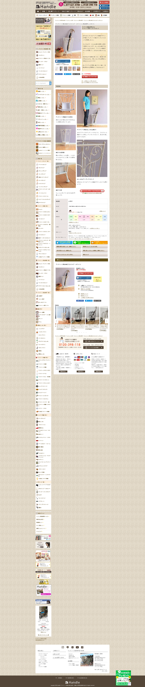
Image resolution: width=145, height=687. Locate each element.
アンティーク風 (69, 20)
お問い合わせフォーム (102, 669)
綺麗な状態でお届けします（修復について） (66, 246)
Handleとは (71, 655)
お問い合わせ (106, 11)
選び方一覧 (40, 88)
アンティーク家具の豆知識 (40, 638)
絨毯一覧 (39, 309)
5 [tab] (86, 332)
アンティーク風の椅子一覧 (43, 292)
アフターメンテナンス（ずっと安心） (65, 254)
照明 (75, 15)
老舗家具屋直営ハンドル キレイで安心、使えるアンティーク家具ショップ (46, 5)
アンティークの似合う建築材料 (44, 141)
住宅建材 (105, 15)
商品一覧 (40, 158)
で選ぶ (43, 103)
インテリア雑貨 (42, 663)
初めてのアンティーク (74, 658)
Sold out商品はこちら (39, 640)
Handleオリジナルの (44, 150)
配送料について (84, 293)
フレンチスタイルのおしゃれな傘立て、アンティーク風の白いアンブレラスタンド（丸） (63, 326)
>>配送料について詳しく (74, 222)
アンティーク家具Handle (60, 20)
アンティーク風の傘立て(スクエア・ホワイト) (93, 20)
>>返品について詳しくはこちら (75, 232)
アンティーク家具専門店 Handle (76, 650)
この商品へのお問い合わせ (87, 297)
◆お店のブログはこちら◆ (43, 635)
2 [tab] (79, 332)
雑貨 (93, 15)
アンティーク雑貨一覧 (42, 357)
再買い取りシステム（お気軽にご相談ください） (94, 250)
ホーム (38, 11)
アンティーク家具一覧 (42, 206)
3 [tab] (81, 332)
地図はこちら (43, 632)
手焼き (44, 144)
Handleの (43, 147)
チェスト (43, 656)
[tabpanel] (78, 318)
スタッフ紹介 (72, 663)
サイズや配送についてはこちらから (90, 82)
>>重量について (102, 211)
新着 (44, 11)
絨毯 (99, 15)
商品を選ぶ (40, 650)
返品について (86, 254)
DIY (39, 665)
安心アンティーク (54, 11)
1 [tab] (77, 332)
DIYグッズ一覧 (41, 482)
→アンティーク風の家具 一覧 (44, 48)
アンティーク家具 (55, 15)
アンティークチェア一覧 (43, 161)
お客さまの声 (56, 654)
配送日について (84, 295)
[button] (56, 40)
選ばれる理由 (72, 656)
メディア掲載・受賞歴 (74, 665)
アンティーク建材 (43, 666)
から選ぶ (41, 91)
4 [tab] (84, 332)
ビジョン (71, 653)
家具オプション (41, 513)
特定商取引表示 (71, 677)
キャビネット (44, 658)
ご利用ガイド (97, 11)
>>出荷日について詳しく (95, 228)
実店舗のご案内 (99, 653)
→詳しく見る (104, 671)
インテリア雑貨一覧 (42, 415)
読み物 (80, 11)
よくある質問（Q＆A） (59, 657)
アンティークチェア (43, 15)
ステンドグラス (42, 659)
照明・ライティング (43, 662)
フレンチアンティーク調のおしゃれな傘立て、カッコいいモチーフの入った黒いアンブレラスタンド (78, 326)
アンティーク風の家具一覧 (43, 260)
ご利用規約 (59, 677)
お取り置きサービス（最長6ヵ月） (64, 250)
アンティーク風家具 (84, 15)
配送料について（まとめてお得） (90, 246)
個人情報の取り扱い (83, 677)
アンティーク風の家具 (78, 20)
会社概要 (87, 11)
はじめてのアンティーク (69, 11)
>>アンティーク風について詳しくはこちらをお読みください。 (81, 238)
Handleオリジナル (44, 153)
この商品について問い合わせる (90, 81)
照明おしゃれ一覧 (41, 325)
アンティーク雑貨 (66, 15)
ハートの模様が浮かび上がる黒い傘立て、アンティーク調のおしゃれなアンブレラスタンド (92, 326)
